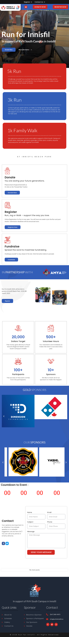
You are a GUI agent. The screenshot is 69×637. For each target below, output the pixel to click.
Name (29, 512)
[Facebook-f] (3, 543)
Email (49, 512)
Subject (30, 522)
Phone (49, 522)
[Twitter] (7, 543)
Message (30, 532)
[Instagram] (56, 624)
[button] (25, 6)
